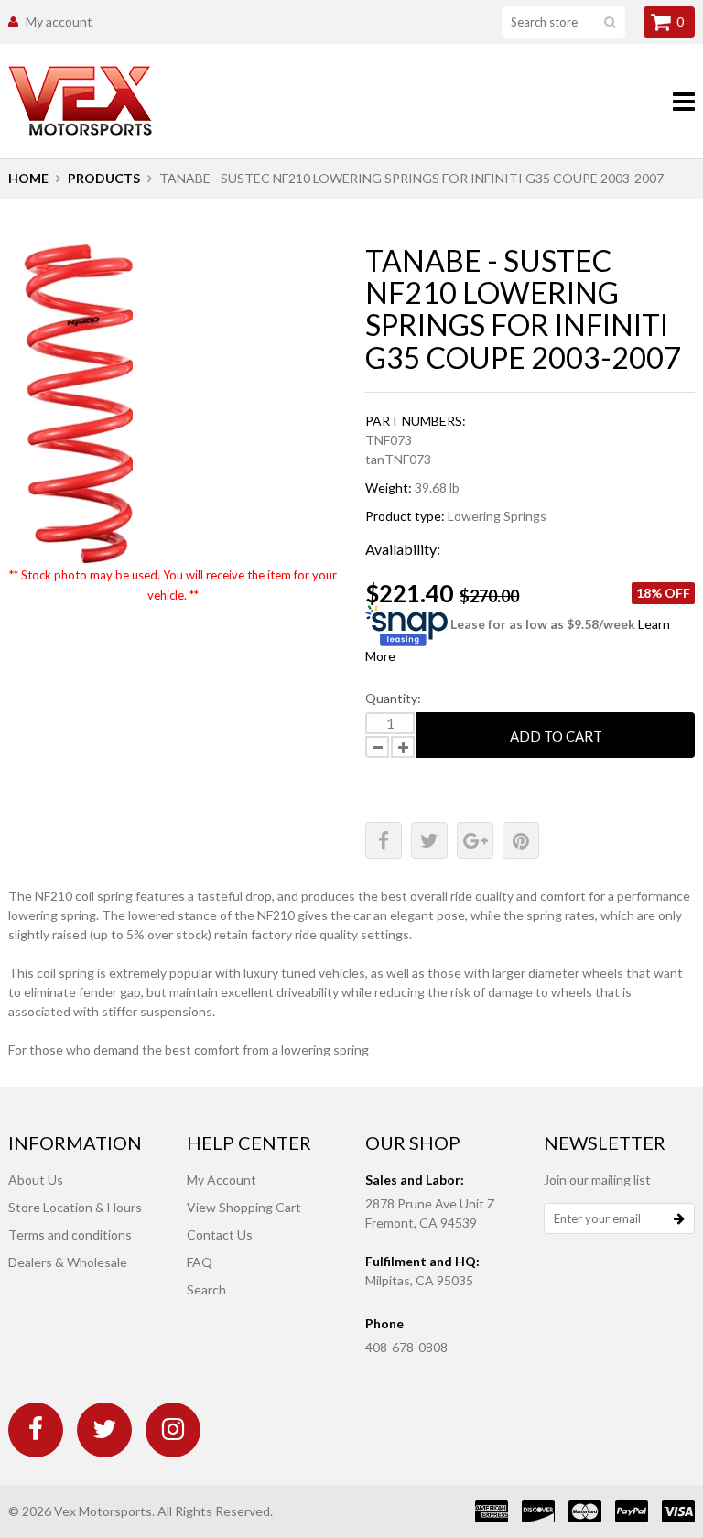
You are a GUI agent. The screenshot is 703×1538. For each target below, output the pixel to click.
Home (28, 178)
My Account (221, 1179)
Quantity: (393, 698)
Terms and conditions (70, 1234)
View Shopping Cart (244, 1207)
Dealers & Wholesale (67, 1262)
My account (59, 21)
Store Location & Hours (75, 1207)
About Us (35, 1179)
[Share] (383, 840)
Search (206, 1289)
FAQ (199, 1262)
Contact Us (220, 1234)
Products (104, 178)
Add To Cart (556, 736)
